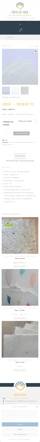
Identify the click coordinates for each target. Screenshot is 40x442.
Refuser (20, 429)
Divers (4, 308)
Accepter (20, 424)
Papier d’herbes (20, 258)
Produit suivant (31, 46)
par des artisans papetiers (20, 15)
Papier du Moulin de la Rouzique (18, 142)
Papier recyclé (20, 362)
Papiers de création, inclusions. (27, 256)
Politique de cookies (13, 439)
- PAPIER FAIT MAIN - (20, 12)
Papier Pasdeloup (15, 256)
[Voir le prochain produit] (36, 46)
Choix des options (20, 318)
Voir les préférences (20, 434)
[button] (37, 407)
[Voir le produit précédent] (3, 46)
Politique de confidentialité (24, 439)
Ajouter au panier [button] (20, 266)
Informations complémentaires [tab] (20, 161)
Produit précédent (9, 46)
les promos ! (8, 256)
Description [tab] (20, 156)
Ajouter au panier (21, 133)
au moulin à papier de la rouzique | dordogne (20, 18)
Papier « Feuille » (20, 310)
